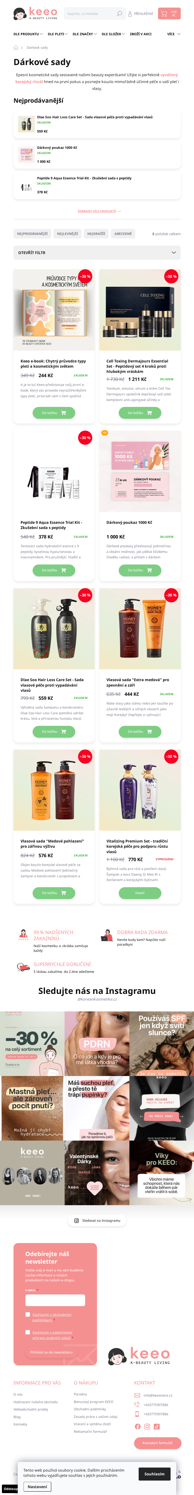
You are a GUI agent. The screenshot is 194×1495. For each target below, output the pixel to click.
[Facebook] (137, 1425)
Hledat (119, 13)
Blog (17, 1417)
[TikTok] (156, 1425)
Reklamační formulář (90, 1431)
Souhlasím (155, 1474)
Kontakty (20, 1424)
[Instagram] (147, 1425)
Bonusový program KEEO (93, 1401)
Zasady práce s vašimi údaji (96, 1416)
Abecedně (123, 233)
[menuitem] (28, 34)
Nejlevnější (67, 233)
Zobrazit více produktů (97, 211)
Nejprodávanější (32, 233)
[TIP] (140, 473)
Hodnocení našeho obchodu (35, 1402)
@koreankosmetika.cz (97, 999)
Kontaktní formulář (158, 1443)
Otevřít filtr (31, 252)
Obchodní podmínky (90, 1409)
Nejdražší (96, 233)
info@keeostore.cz (158, 1395)
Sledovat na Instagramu (101, 1220)
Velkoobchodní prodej (30, 1409)
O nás (18, 1394)
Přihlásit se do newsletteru (51, 1352)
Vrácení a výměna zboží (92, 1424)
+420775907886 (156, 1404)
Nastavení (37, 1486)
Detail (140, 893)
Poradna (80, 1394)
